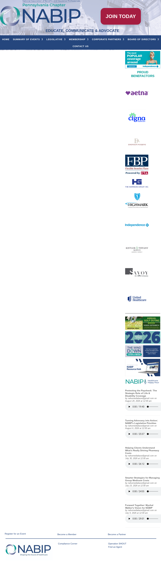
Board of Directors (142, 39)
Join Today (121, 16)
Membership (77, 39)
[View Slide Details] (142, 59)
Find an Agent (115, 547)
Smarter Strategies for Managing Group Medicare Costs (142, 479)
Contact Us (81, 46)
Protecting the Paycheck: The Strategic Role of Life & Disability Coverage (141, 393)
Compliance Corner (67, 543)
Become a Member (66, 534)
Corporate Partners (106, 39)
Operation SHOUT (117, 543)
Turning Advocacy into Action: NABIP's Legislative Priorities (141, 421)
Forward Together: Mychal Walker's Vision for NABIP (139, 506)
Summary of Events (26, 39)
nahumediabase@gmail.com (141, 398)
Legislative (54, 39)
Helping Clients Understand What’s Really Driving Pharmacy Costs (142, 450)
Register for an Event (15, 533)
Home (5, 39)
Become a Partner (117, 534)
